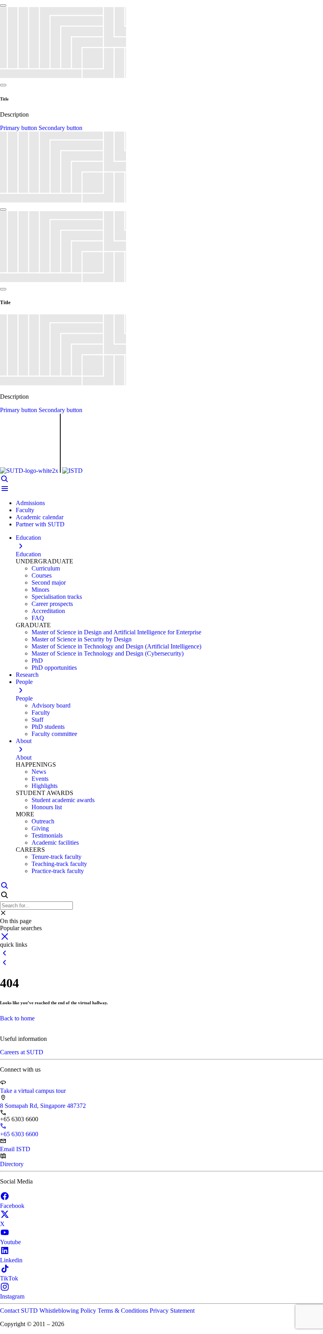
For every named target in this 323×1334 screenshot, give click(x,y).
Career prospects (52, 603)
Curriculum (46, 568)
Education (28, 554)
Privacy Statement (172, 1310)
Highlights (45, 785)
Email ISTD (15, 1149)
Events (40, 778)
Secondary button (60, 127)
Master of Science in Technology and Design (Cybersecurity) (108, 653)
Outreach (43, 821)
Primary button (19, 127)
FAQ (38, 618)
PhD (37, 660)
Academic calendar (39, 517)
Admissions (30, 503)
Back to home (17, 1018)
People (24, 698)
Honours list (47, 807)
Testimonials (47, 835)
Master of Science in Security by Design (82, 639)
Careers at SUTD (21, 1052)
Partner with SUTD (40, 524)
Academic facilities (55, 842)
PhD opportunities (54, 667)
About (24, 757)
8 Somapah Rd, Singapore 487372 (43, 1105)
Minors (40, 589)
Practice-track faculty (58, 871)
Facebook (12, 1205)
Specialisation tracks (57, 596)
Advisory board (51, 705)
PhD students (48, 726)
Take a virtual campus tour (33, 1090)
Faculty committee (54, 733)
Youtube (10, 1242)
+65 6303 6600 (19, 1134)
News (39, 771)
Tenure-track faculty (57, 856)
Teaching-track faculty (59, 863)
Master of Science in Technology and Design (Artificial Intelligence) (116, 646)
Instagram (12, 1296)
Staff (37, 719)
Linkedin (11, 1260)
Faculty (25, 510)
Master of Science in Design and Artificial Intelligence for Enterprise (116, 632)
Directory (12, 1164)
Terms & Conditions (124, 1310)
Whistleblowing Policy (68, 1310)
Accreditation (48, 611)
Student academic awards (63, 800)
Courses (42, 575)
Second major (49, 582)
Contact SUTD (19, 1310)
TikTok (9, 1278)
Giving (40, 828)
